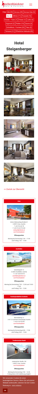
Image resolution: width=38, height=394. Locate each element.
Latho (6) (30, 20)
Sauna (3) (28, 24)
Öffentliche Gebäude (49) (24, 31)
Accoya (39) (18, 12)
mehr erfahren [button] (16, 385)
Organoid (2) (10, 24)
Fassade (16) (26, 16)
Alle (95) (10, 12)
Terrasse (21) (9, 31)
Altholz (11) (17, 16)
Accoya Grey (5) (29, 12)
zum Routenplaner (19, 232)
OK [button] (5, 390)
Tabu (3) (29, 27)
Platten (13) (20, 24)
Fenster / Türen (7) (10, 20)
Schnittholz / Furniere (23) (15, 27)
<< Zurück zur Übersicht (14, 189)
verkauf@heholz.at (19, 230)
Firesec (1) (22, 20)
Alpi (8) (9, 16)
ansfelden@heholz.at (19, 276)
